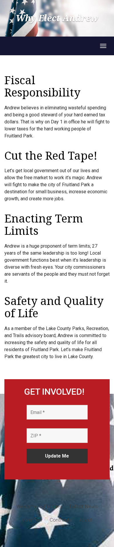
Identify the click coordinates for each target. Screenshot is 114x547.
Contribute (61, 520)
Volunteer (32, 520)
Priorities (53, 506)
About (85, 520)
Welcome (26, 506)
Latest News (84, 506)
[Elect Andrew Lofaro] (4, 46)
